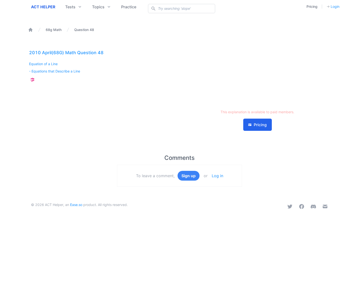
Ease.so (76, 205)
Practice (128, 6)
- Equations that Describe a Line (54, 71)
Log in (217, 175)
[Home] (30, 29)
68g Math (54, 30)
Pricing (311, 6)
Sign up (188, 175)
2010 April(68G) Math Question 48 (66, 52)
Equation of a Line (43, 64)
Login (333, 6)
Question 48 (84, 30)
